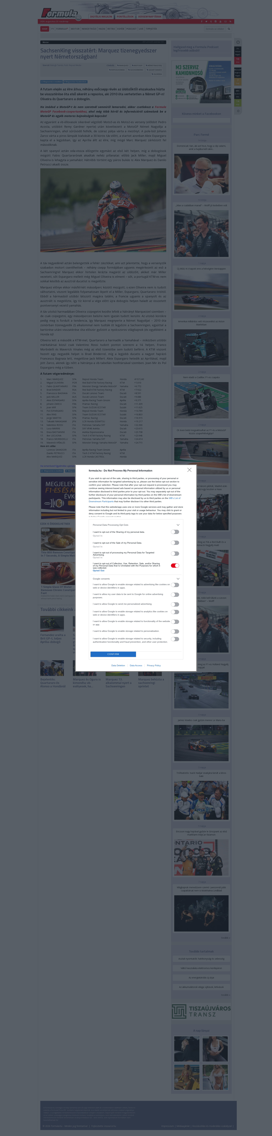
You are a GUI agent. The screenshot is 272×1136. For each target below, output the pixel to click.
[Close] (190, 471)
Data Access (136, 665)
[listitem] (136, 525)
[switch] (175, 532)
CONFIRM (113, 654)
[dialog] (136, 568)
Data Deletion (118, 665)
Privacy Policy (154, 665)
